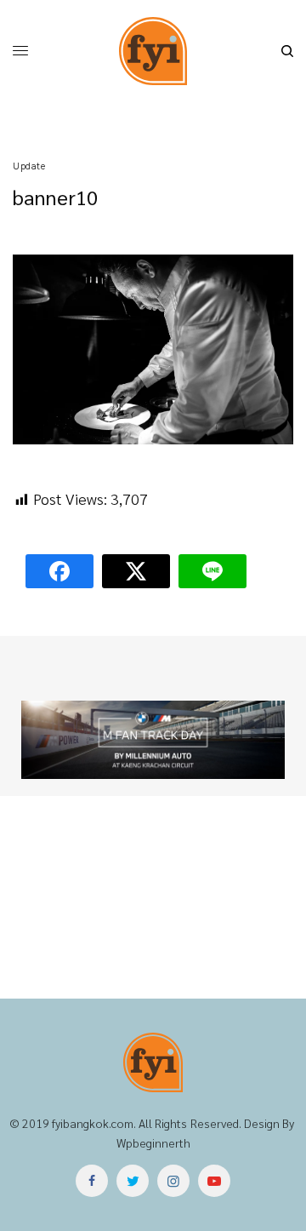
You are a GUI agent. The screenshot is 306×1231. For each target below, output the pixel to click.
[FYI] (153, 51)
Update (29, 165)
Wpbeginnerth (153, 1142)
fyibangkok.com (92, 1123)
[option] (153, 740)
